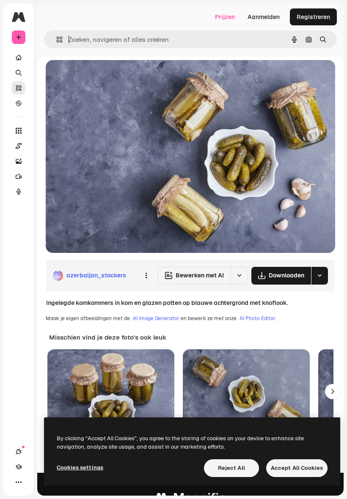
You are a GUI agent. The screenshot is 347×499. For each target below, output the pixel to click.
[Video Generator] (18, 176)
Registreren (313, 17)
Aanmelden (264, 17)
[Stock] (18, 88)
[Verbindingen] (18, 451)
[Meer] (18, 482)
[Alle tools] (18, 130)
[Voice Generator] (18, 191)
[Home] (18, 57)
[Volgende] (332, 391)
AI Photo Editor (257, 318)
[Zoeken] (18, 73)
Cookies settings (80, 467)
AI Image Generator (156, 318)
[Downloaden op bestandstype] (319, 276)
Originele (101, 76)
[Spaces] (18, 146)
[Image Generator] (18, 161)
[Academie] (18, 467)
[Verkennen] (18, 103)
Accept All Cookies (297, 468)
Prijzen (225, 17)
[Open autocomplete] (56, 39)
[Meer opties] (146, 275)
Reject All (231, 468)
